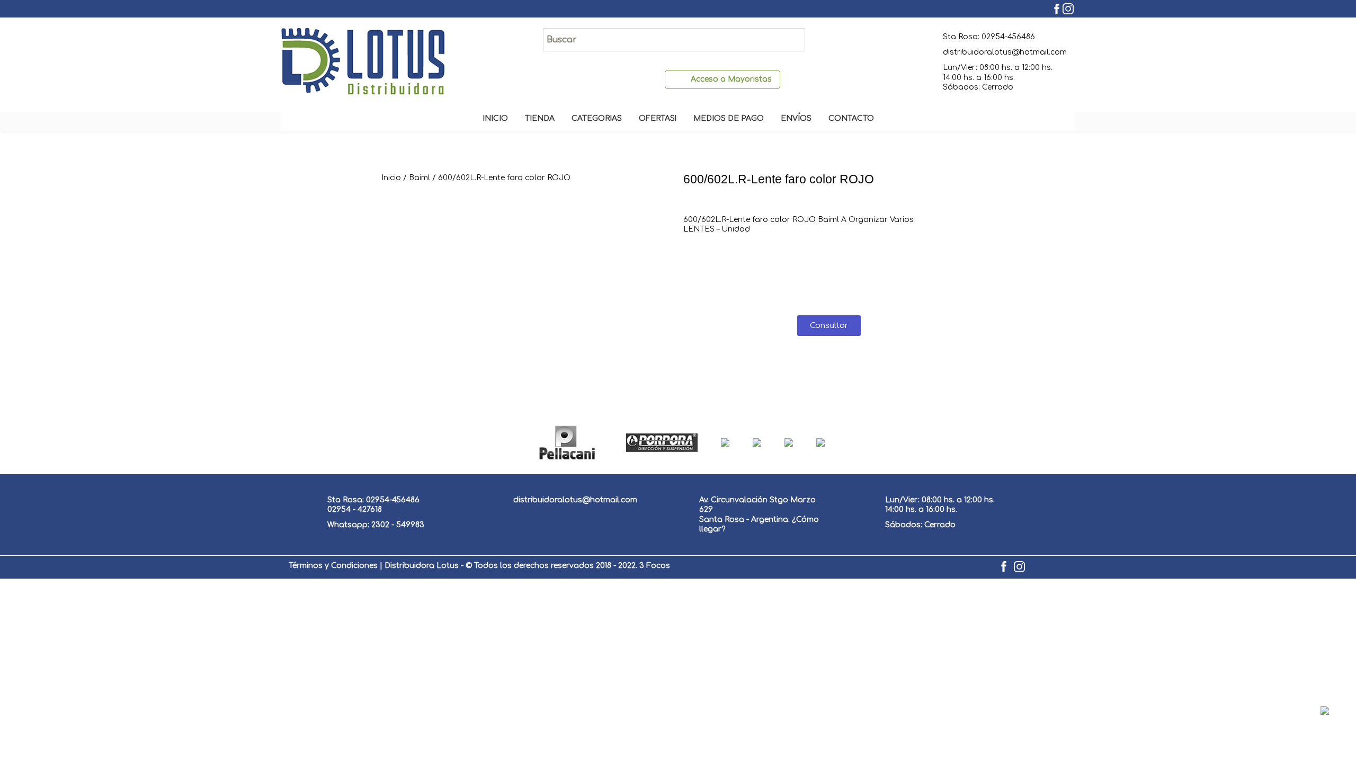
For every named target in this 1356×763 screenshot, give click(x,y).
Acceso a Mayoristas (731, 79)
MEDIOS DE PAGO (728, 118)
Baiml (419, 178)
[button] (829, 325)
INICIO (495, 118)
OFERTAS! (657, 118)
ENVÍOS (796, 118)
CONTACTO (851, 118)
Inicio (391, 178)
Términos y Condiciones (333, 566)
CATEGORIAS (597, 118)
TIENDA (540, 118)
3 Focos (654, 566)
